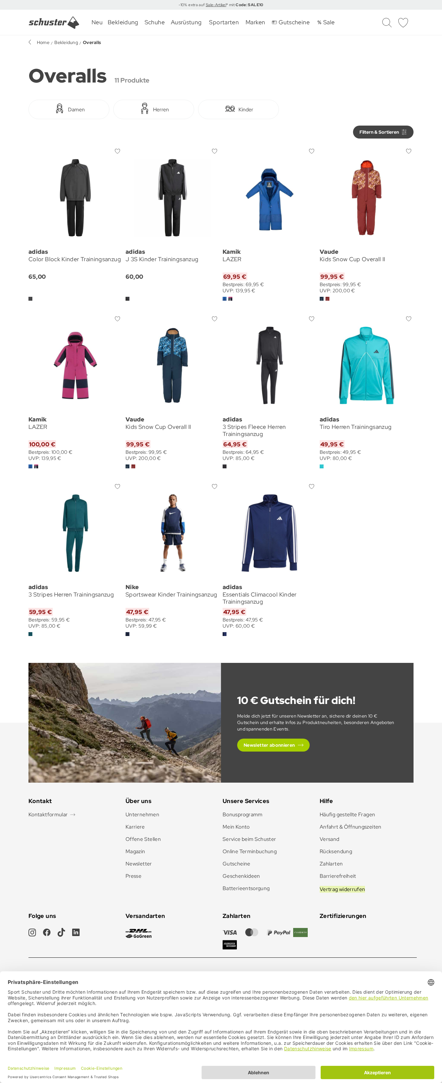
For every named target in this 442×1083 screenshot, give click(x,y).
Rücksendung (336, 851)
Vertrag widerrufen (342, 889)
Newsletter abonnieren (269, 745)
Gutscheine (236, 863)
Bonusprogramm (243, 814)
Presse (133, 876)
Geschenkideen (241, 876)
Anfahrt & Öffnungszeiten (350, 826)
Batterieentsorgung (246, 888)
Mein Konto (236, 826)
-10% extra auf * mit (221, 4)
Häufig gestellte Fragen (347, 814)
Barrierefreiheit (338, 876)
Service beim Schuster (249, 839)
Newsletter (139, 863)
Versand (329, 839)
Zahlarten (331, 863)
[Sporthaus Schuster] (54, 22)
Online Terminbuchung (250, 851)
